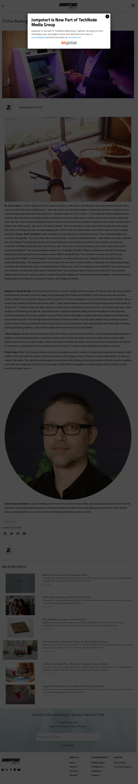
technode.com (74, 37)
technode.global (38, 37)
